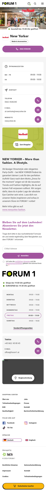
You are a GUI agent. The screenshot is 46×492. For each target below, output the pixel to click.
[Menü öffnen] (42, 3)
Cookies (5, 476)
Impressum (6, 471)
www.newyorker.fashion (13, 209)
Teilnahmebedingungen (33, 476)
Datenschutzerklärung (32, 465)
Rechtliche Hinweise (10, 465)
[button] (23, 144)
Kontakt (27, 471)
